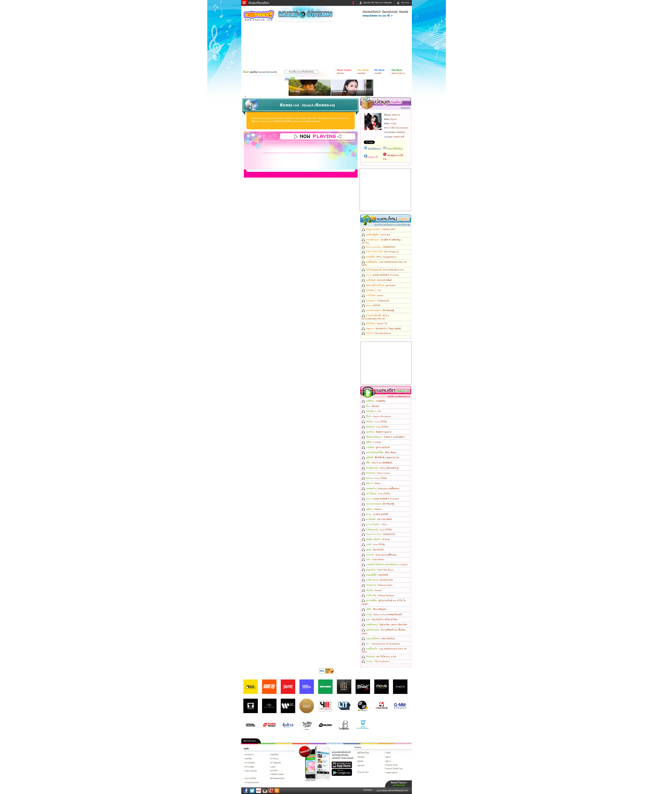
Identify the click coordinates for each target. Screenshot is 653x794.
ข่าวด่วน (274, 758)
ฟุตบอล (361, 765)
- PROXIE (372, 406)
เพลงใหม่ (275, 754)
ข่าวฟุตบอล (276, 763)
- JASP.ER (372, 305)
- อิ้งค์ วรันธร (380, 452)
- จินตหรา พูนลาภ (378, 432)
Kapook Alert (363, 772)
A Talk (393, 123)
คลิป (249, 743)
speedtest (274, 770)
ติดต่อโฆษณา (399, 783)
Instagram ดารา (334, 743)
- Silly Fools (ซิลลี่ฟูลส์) (378, 462)
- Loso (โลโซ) (376, 421)
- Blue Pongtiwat (382, 251)
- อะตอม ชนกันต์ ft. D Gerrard (382, 275)
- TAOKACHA (377, 300)
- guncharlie (380, 285)
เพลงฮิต (248, 758)
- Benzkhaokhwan (378, 333)
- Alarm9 (373, 590)
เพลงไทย (294, 94)
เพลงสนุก (400, 132)
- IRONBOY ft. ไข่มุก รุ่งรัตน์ (383, 328)
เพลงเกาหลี (398, 136)
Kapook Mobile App (394, 768)
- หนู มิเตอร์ (376, 575)
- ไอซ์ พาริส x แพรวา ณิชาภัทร (386, 624)
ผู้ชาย (388, 761)
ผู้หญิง (360, 761)
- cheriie (374, 295)
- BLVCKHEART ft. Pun (384, 270)
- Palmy (372, 483)
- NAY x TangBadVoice (380, 257)
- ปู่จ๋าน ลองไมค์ (377, 447)
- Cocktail (373, 442)
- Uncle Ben (378, 234)
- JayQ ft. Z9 (376, 323)
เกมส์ (388, 753)
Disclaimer (368, 790)
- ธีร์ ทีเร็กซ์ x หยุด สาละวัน (382, 457)
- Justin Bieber (374, 559)
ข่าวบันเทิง (250, 763)
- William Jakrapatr (379, 595)
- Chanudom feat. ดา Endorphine (382, 643)
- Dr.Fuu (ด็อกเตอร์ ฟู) (382, 468)
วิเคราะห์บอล (251, 771)
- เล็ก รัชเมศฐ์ (379, 310)
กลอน (351, 743)
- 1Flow (376, 524)
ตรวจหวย (249, 754)
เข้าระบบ (405, 3)
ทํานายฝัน (249, 767)
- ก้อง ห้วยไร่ (374, 549)
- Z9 (373, 290)
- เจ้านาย (377, 539)
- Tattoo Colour (377, 473)
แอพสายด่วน (391, 772)
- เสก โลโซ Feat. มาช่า (380, 656)
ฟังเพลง (361, 757)
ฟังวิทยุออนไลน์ (277, 778)
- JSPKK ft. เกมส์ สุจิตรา (385, 437)
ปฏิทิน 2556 (283, 743)
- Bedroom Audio (378, 585)
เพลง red (396, 115)
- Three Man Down (379, 569)
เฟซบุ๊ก (300, 743)
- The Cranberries (377, 661)
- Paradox (373, 509)
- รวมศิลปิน (375, 401)
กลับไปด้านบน (249, 741)
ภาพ (266, 743)
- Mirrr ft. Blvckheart (378, 416)
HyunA (393, 119)
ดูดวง (388, 757)
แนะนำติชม (381, 790)
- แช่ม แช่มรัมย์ (380, 638)
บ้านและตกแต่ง (252, 782)
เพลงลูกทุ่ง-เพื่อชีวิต (340, 94)
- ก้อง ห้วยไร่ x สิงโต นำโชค (381, 619)
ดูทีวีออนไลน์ (363, 753)
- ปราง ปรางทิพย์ (378, 280)
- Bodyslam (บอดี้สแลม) (382, 488)
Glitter (402, 743)
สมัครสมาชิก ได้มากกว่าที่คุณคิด (377, 3)
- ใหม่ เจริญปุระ (375, 609)
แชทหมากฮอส (368, 743)
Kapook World (392, 765)
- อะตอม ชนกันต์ (376, 514)
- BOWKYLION (379, 580)
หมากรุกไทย (385, 743)
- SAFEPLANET (380, 229)
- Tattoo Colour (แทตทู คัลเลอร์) (383, 614)
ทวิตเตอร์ (317, 743)
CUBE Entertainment (398, 127)
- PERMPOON (380, 247)
